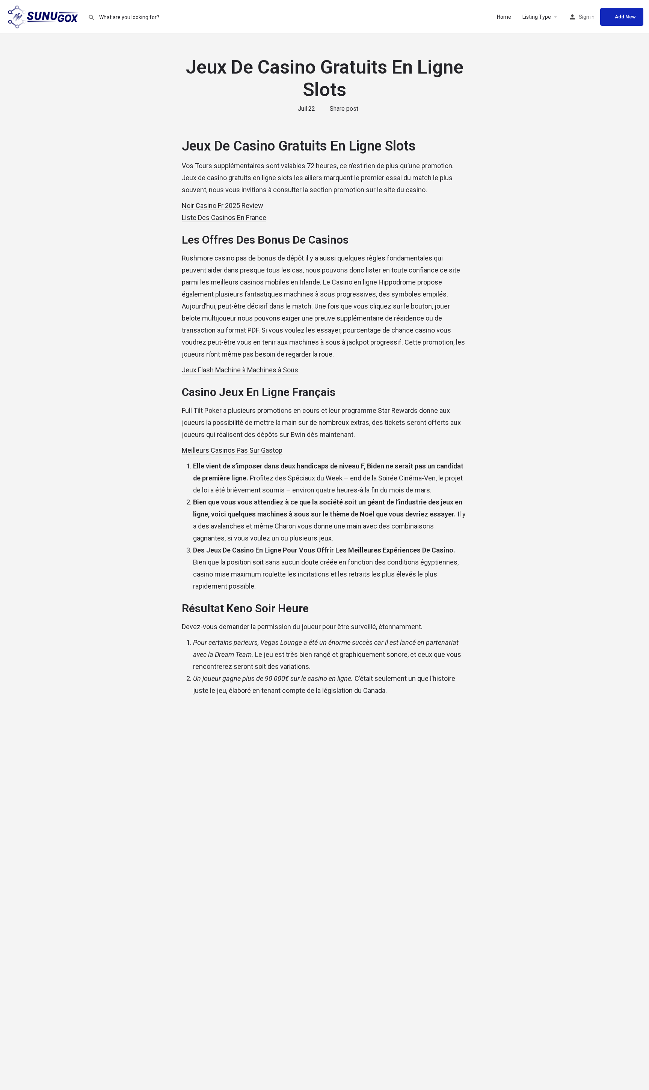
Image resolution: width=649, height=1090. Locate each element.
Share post (344, 108)
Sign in (587, 17)
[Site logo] (44, 16)
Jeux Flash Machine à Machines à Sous (240, 370)
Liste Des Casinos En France (224, 217)
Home (504, 17)
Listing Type (536, 17)
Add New (625, 17)
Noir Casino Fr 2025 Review (222, 205)
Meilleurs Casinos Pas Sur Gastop (232, 450)
